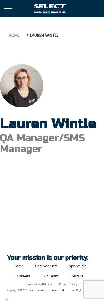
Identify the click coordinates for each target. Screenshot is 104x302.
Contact (76, 276)
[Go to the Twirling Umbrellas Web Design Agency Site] (7, 299)
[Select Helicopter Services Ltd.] (50, 8)
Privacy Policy (68, 284)
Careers (24, 276)
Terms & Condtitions (38, 284)
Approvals (77, 266)
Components (46, 266)
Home (18, 266)
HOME (14, 35)
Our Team (50, 276)
